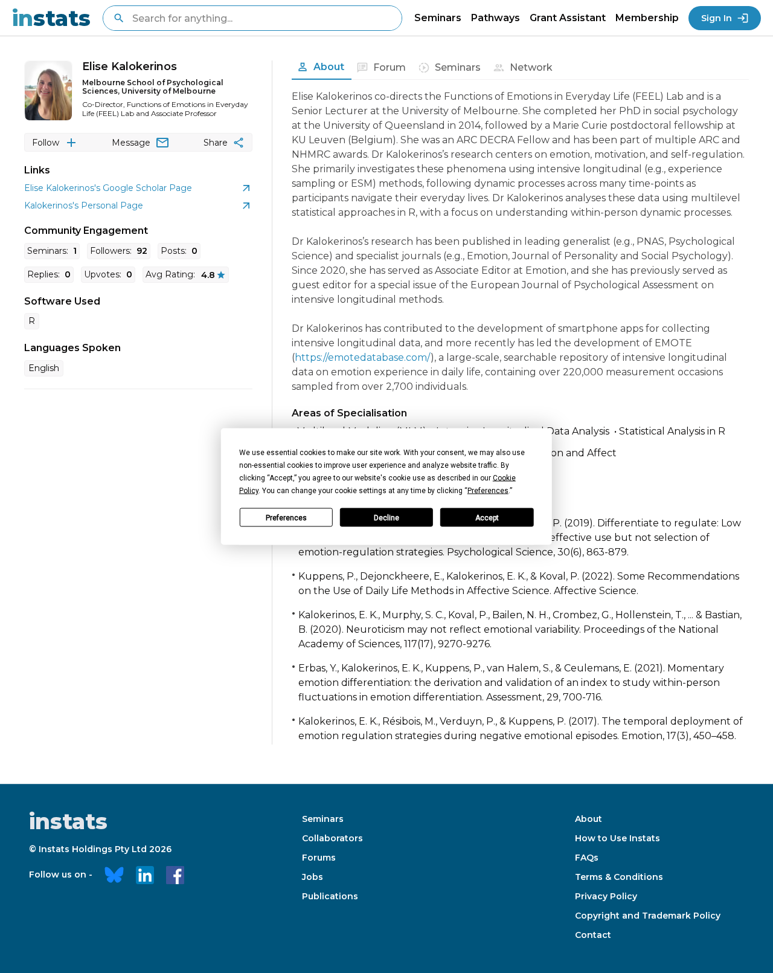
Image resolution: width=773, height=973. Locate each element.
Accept (487, 517)
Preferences (286, 517)
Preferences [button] (487, 490)
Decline (386, 517)
